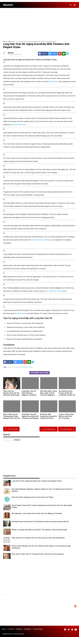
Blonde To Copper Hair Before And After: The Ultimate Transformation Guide (39, 530)
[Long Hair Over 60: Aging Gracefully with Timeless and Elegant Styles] (30, 406)
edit (22, 367)
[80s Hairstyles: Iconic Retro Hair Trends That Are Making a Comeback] (48, 383)
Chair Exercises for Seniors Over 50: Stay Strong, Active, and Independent (38, 538)
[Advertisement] (39, 622)
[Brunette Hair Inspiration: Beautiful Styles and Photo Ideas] (48, 406)
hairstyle (30, 367)
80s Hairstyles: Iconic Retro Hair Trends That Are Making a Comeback (48, 394)
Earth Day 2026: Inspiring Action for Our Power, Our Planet (32, 497)
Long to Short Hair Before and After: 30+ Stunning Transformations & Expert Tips (66, 418)
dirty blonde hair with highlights (56, 291)
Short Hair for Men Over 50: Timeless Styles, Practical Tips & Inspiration (38, 554)
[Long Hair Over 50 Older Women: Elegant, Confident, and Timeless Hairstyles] (30, 383)
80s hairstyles (53, 82)
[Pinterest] (60, 53)
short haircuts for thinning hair (42, 240)
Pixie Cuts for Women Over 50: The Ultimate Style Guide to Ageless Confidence (11, 395)
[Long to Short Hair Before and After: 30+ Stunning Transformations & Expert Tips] (67, 406)
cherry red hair (21, 313)
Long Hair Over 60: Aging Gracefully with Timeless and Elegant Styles (30, 417)
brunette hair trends (18, 125)
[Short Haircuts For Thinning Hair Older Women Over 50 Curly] (11, 406)
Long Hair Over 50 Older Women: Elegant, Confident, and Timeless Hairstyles (29, 395)
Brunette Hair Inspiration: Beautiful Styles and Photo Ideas (48, 417)
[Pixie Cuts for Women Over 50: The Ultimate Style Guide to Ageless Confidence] (11, 383)
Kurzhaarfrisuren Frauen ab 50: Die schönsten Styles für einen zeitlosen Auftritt (67, 395)
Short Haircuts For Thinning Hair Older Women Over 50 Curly (11, 416)
